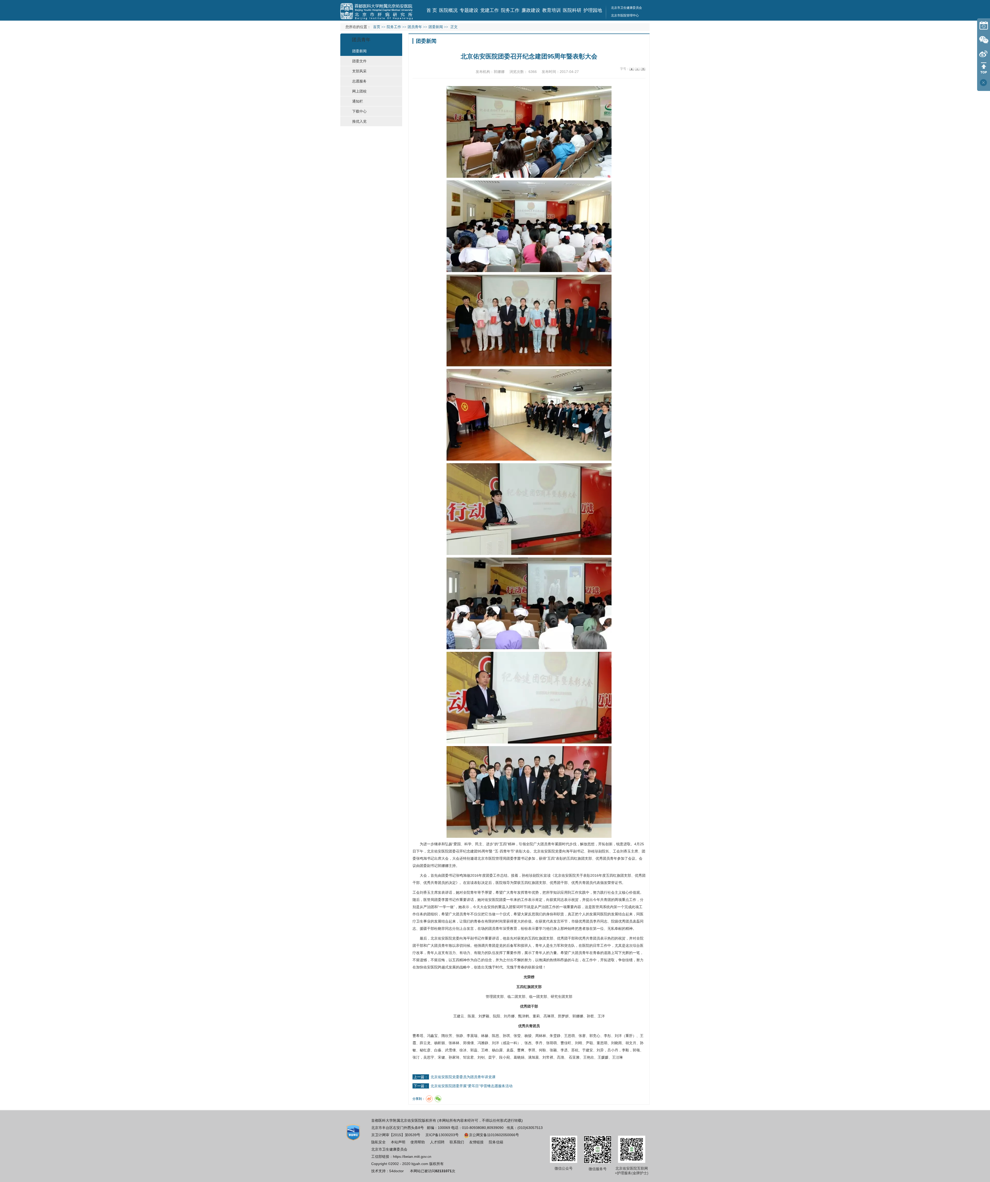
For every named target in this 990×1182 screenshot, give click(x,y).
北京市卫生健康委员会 (626, 8)
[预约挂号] (983, 25)
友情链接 (476, 1142)
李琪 (531, 1050)
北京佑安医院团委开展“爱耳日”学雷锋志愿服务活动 (472, 1086)
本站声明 (398, 1142)
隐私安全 (378, 1142)
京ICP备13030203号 (442, 1135)
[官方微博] (983, 54)
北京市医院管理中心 (625, 15)
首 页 (431, 10)
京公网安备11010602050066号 (494, 1135)
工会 (616, 851)
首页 (376, 27)
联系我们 (457, 1142)
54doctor (396, 1171)
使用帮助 (417, 1142)
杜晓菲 (439, 928)
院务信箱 (496, 1142)
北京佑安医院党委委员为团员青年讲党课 (463, 1077)
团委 (452, 851)
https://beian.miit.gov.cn (412, 1156)
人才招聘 (437, 1142)
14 (643, 69)
